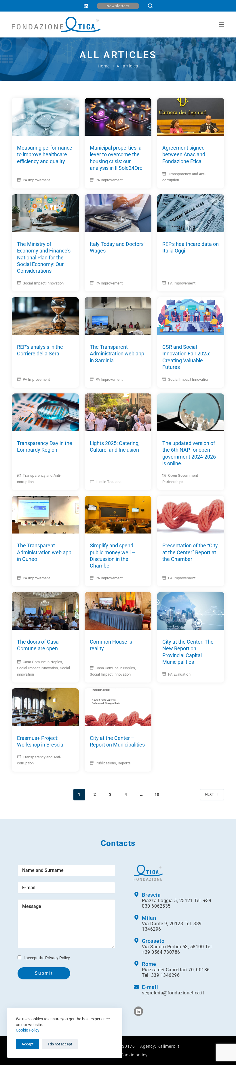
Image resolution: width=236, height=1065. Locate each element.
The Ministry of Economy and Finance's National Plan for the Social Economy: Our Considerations (44, 257)
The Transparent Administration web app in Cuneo (44, 552)
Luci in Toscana (109, 482)
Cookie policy (134, 1055)
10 (157, 794)
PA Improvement (36, 180)
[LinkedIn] (86, 6)
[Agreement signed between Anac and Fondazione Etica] (190, 117)
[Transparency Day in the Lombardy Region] (45, 412)
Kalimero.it (168, 1046)
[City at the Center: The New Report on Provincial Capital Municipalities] (190, 611)
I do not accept (60, 1044)
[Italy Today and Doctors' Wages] (118, 213)
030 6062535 (156, 906)
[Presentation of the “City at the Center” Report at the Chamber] (190, 515)
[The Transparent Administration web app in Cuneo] (45, 515)
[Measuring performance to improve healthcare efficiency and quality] (45, 117)
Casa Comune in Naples (42, 662)
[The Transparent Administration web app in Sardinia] (118, 316)
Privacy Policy (57, 957)
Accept (27, 1044)
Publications (106, 763)
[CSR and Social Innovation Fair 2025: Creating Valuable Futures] (190, 316)
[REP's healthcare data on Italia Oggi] (190, 213)
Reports (124, 763)
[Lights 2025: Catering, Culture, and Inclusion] (118, 412)
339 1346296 (165, 975)
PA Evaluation (179, 674)
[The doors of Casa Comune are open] (45, 611)
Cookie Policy (27, 1030)
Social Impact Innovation (43, 283)
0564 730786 (165, 952)
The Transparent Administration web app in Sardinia (117, 353)
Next (209, 794)
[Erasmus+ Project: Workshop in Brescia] (45, 707)
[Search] (150, 5)
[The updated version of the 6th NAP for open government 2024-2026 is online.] (190, 412)
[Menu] (221, 24)
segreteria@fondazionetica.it (173, 993)
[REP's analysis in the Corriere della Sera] (45, 316)
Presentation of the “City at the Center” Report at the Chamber (190, 552)
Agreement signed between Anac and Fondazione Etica (183, 154)
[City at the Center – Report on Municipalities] (118, 707)
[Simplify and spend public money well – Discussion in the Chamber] (118, 515)
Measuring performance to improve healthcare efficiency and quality (44, 154)
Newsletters (118, 6)
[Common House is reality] (118, 611)
